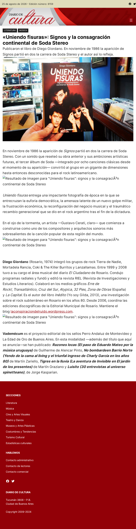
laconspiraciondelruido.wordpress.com (42, 311)
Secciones (13, 395)
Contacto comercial (17, 471)
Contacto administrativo (19, 460)
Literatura (10, 30)
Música (23, 30)
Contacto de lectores (18, 465)
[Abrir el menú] (131, 20)
